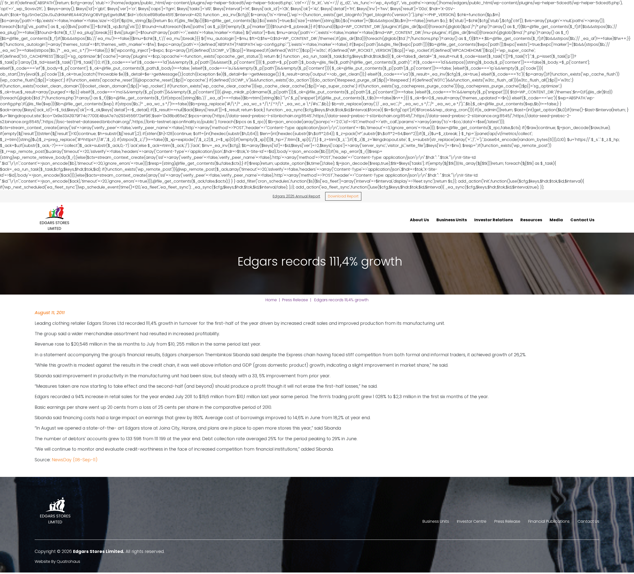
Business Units (451, 219)
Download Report (343, 196)
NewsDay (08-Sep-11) (75, 460)
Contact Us (582, 219)
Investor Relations (493, 219)
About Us (419, 219)
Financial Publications (549, 521)
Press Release (295, 300)
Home (271, 300)
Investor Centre (471, 521)
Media (556, 219)
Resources (531, 219)
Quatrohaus (68, 561)
